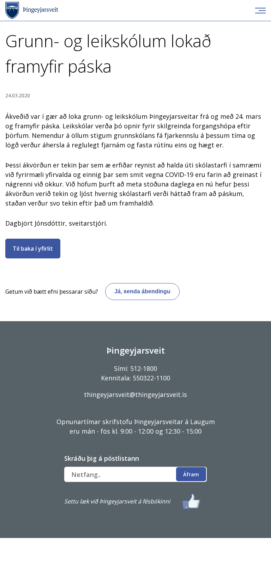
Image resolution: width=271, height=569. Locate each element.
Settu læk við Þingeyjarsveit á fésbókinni (117, 501)
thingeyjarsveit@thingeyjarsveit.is (135, 394)
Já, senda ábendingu (142, 291)
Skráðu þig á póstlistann (101, 458)
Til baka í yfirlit (33, 248)
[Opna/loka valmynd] (260, 10)
